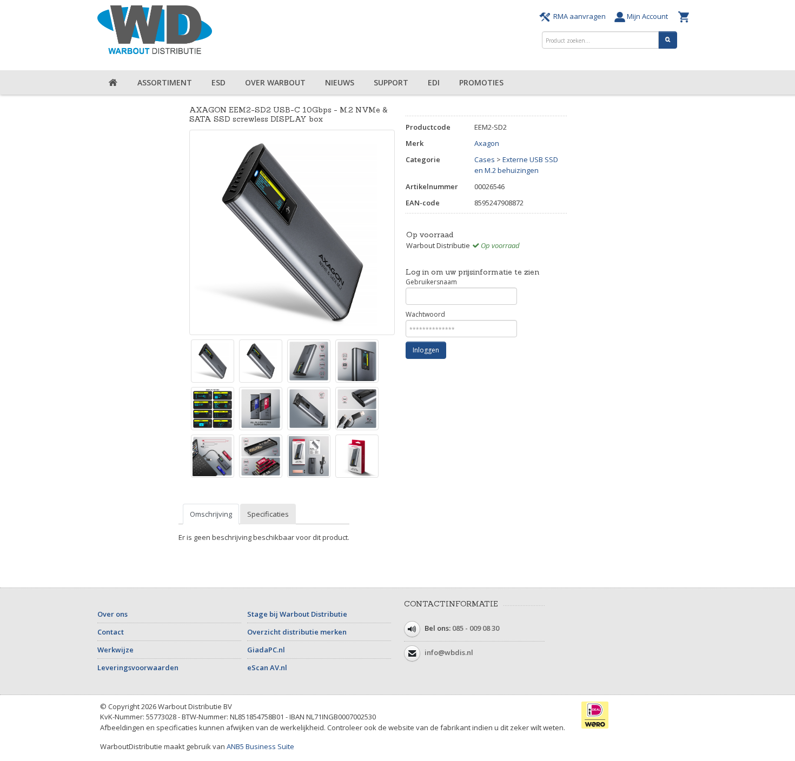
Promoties (481, 82)
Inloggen (426, 350)
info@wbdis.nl (449, 652)
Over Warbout (275, 82)
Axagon (486, 143)
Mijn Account (649, 16)
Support (391, 82)
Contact (110, 632)
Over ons (112, 614)
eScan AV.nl (267, 667)
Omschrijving (211, 514)
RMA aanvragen (579, 16)
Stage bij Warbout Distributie (297, 614)
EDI (434, 82)
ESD (218, 82)
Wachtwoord (425, 314)
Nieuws (339, 82)
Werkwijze (115, 650)
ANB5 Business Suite (260, 746)
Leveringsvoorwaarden (137, 667)
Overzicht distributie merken (297, 632)
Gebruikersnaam (431, 281)
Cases (484, 159)
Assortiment (164, 82)
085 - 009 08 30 (475, 628)
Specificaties (268, 514)
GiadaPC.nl (266, 650)
